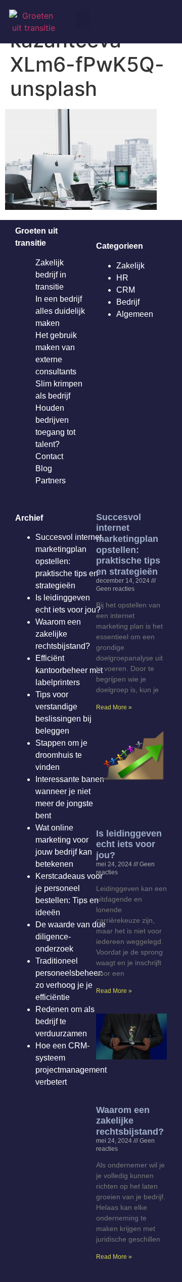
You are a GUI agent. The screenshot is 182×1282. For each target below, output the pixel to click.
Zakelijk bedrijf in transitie (50, 274)
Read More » (114, 707)
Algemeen (134, 314)
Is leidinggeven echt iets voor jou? (129, 844)
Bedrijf (128, 302)
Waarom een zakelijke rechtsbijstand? (62, 634)
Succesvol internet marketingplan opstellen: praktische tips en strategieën (68, 561)
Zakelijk (130, 265)
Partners (50, 480)
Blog (43, 468)
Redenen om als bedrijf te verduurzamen (65, 1021)
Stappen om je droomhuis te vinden (61, 755)
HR (122, 277)
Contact (49, 456)
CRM (125, 290)
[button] (83, 19)
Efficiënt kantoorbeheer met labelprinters (69, 670)
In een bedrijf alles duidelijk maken (60, 311)
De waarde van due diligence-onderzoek (70, 936)
